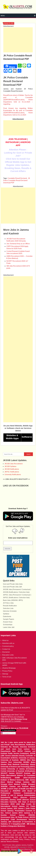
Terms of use (6, 677)
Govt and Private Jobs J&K (12, 587)
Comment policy (8, 646)
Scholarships (7, 624)
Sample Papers (8, 619)
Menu (3, 15)
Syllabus (6, 614)
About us (5, 640)
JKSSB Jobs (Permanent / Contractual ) (17, 589)
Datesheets (7, 616)
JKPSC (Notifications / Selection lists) (16, 597)
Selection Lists (8, 608)
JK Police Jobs (8, 603)
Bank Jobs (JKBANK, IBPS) (13, 600)
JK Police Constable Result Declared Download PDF (16, 180)
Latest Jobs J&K (8, 627)
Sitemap (5, 674)
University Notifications (12, 474)
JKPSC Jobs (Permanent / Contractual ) (17, 595)
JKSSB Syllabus (10, 466)
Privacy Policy (7, 671)
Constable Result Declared (17, 178)
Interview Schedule (10, 611)
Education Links (8, 655)
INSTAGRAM (12, 142)
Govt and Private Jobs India (12, 584)
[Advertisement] (18, 39)
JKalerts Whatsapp (9, 668)
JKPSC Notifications (11, 472)
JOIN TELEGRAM (17, 139)
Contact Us (6, 649)
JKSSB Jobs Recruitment (13, 464)
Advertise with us (8, 643)
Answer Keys (7, 622)
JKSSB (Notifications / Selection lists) (16, 592)
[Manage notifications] (31, 851)
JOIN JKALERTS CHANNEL (11, 721)
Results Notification (10, 606)
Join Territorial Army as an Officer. (18, 243)
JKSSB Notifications (11, 469)
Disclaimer (6, 652)
